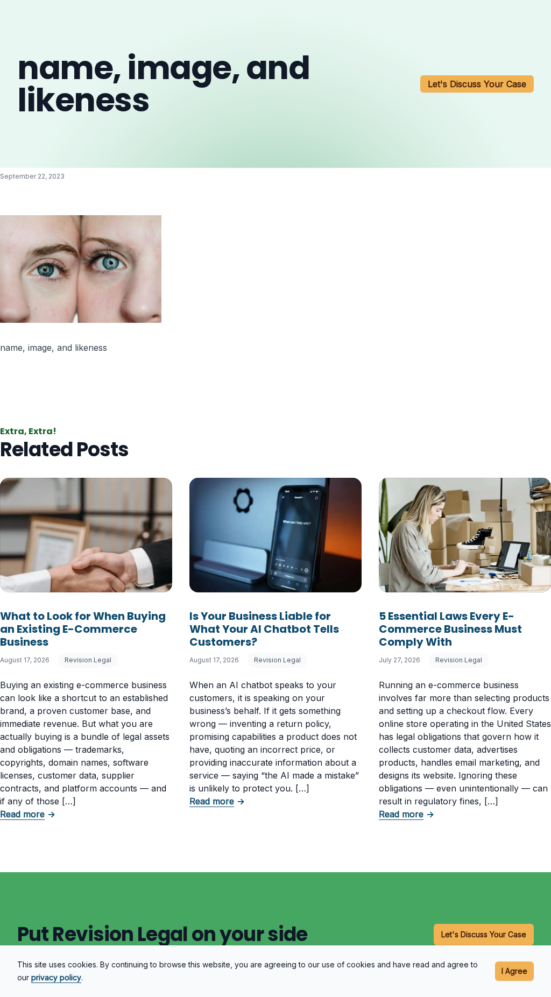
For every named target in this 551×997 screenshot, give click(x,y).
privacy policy (56, 977)
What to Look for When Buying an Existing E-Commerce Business (83, 629)
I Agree (514, 970)
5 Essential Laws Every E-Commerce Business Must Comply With (450, 629)
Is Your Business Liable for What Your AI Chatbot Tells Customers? (264, 629)
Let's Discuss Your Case (477, 84)
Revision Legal (88, 660)
